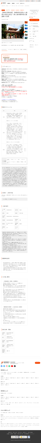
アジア (13, 402)
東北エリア (7, 383)
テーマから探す (32, 372)
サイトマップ (32, 433)
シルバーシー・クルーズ (27, 416)
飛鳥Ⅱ (26, 426)
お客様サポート (25, 432)
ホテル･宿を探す (20, 372)
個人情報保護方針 (26, 433)
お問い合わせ (20, 432)
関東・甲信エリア (13, 383)
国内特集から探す (26, 372)
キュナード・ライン (9, 416)
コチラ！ (11, 97)
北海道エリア (3, 383)
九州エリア (2, 379)
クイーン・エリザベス (18, 423)
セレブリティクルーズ (36, 416)
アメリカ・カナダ (35, 402)
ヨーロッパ (2, 402)
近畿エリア (27, 383)
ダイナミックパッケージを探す (11, 372)
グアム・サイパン (29, 402)
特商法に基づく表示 (20, 433)
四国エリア (36, 383)
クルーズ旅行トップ (5, 410)
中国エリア (32, 383)
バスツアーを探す (3, 372)
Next (24, 32)
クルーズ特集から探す (4, 412)
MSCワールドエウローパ (10, 423)
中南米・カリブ (3, 404)
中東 (10, 402)
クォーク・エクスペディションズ (18, 416)
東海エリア (23, 383)
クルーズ (17, 3)
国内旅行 (9, 3)
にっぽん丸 (22, 426)
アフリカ (6, 402)
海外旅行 (13, 3)
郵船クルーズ (3, 419)
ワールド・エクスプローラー (27, 423)
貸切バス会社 (15, 432)
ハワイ (25, 402)
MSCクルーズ (3, 416)
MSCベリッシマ (3, 423)
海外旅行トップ (4, 390)
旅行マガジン (22, 3)
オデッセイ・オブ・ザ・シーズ (15, 426)
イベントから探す (3, 373)
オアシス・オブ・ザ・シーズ (5, 426)
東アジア (16, 402)
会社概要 (8, 433)
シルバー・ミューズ (36, 423)
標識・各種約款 (30, 432)
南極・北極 (8, 404)
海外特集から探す (3, 393)
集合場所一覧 (10, 432)
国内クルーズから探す (12, 412)
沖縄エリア (7, 379)
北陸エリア (18, 383)
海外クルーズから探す (19, 412)
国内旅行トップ (4, 370)
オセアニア (20, 402)
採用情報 (11, 433)
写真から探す (9, 373)
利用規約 (15, 433)
